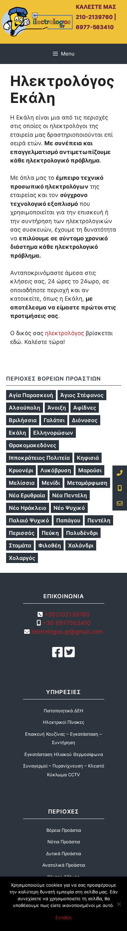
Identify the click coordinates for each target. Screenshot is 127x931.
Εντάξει (63, 917)
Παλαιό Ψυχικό (29, 520)
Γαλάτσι (54, 420)
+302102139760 (67, 614)
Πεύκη (50, 532)
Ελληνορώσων (53, 432)
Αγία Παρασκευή (31, 395)
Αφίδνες (84, 407)
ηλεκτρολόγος (64, 333)
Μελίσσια (22, 482)
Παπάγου (68, 520)
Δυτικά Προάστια (63, 853)
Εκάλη (17, 432)
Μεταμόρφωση (87, 482)
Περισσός (22, 532)
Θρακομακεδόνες (32, 445)
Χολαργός (22, 558)
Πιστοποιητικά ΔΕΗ (63, 710)
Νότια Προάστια (63, 841)
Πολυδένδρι (82, 532)
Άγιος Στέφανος (82, 395)
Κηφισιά (88, 457)
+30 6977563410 (67, 623)
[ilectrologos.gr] (37, 21)
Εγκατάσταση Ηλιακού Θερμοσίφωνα (63, 754)
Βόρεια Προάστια (63, 830)
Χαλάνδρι (80, 545)
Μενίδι (51, 482)
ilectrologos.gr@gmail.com (66, 631)
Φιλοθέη (49, 545)
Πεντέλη (98, 520)
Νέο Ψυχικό (69, 507)
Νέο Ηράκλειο (27, 507)
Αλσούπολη (24, 407)
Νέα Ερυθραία (27, 495)
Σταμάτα (20, 545)
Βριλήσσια (23, 420)
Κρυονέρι (21, 470)
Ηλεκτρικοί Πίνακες (63, 722)
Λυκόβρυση (55, 470)
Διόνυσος (85, 420)
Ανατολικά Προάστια (63, 865)
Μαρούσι (90, 470)
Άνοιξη (56, 407)
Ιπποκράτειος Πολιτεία (39, 457)
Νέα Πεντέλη (69, 495)
